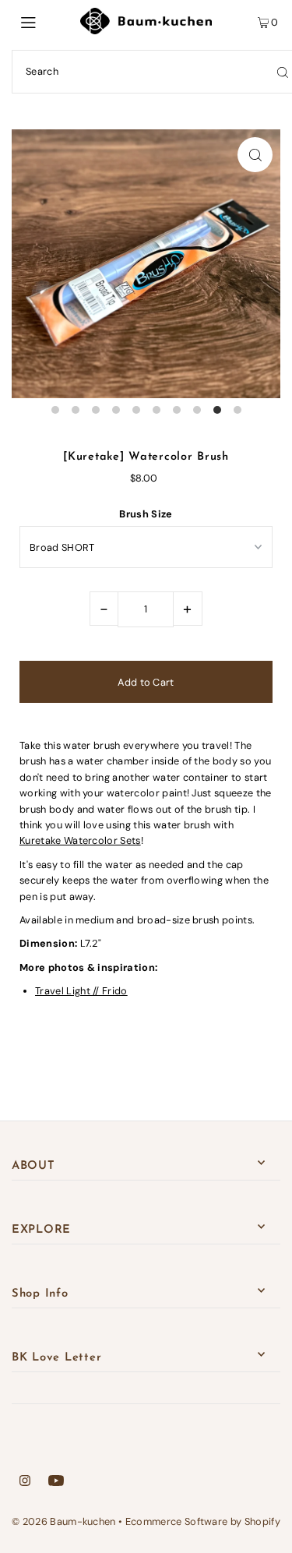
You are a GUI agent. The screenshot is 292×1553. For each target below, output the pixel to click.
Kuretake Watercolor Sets (80, 840)
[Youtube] (56, 1483)
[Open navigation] (46, 21)
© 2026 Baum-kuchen (64, 1521)
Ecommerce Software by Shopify (202, 1521)
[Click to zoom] (255, 154)
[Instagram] (24, 1483)
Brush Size (145, 514)
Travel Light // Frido (81, 990)
